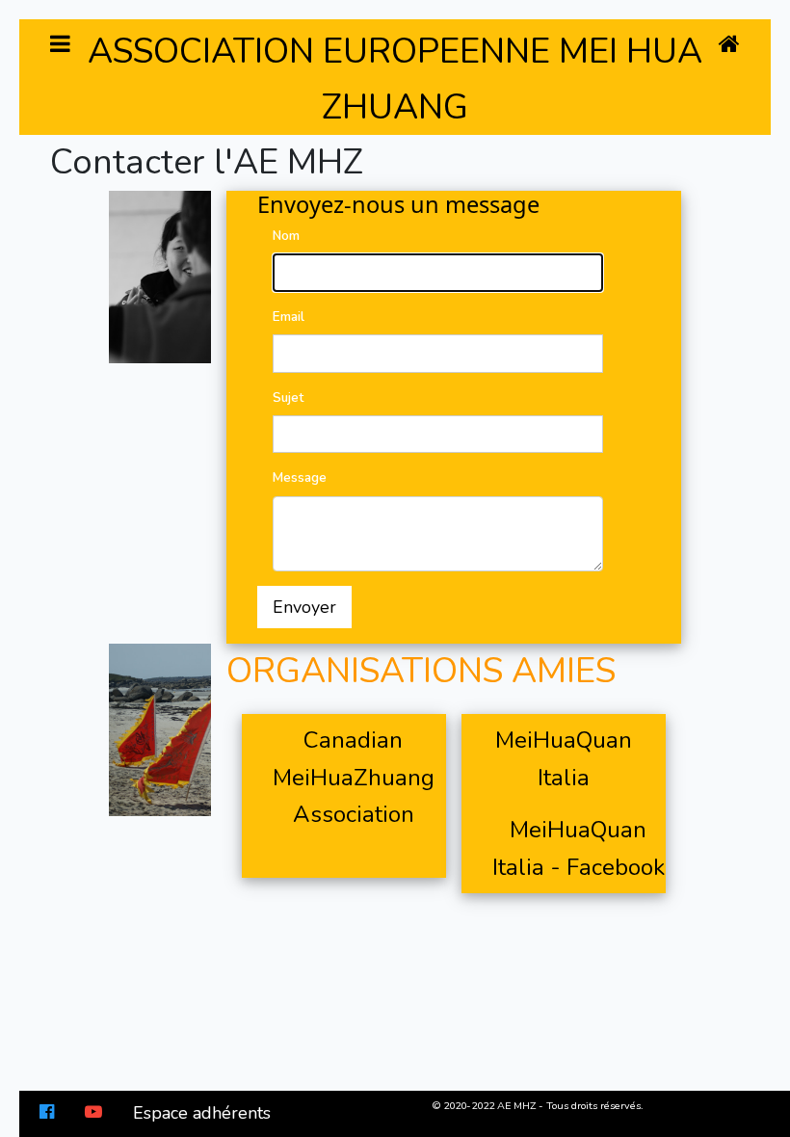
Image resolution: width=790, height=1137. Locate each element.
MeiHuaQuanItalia (563, 758)
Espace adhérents (202, 1112)
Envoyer (304, 607)
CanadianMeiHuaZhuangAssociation (353, 777)
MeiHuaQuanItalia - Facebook (578, 848)
